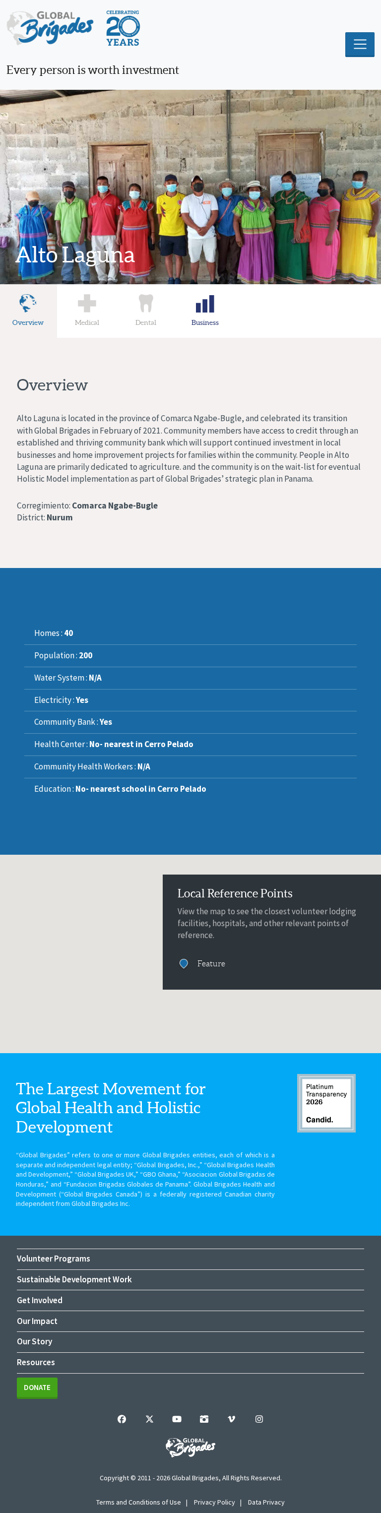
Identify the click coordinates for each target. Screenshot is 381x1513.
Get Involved (40, 1300)
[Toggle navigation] (360, 44)
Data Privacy (266, 1502)
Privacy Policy (214, 1502)
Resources (36, 1362)
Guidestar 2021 (326, 1103)
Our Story (34, 1341)
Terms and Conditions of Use (138, 1502)
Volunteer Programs (53, 1258)
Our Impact (37, 1321)
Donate (37, 1387)
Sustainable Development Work (74, 1279)
